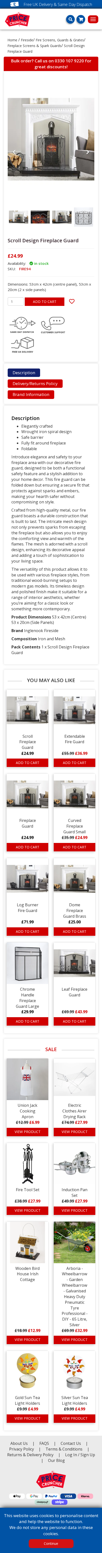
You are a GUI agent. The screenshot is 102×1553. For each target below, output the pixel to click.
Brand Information (31, 394)
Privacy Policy (22, 1449)
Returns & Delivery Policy (30, 1454)
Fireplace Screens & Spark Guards (34, 45)
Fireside (27, 40)
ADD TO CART (44, 301)
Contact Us (71, 1443)
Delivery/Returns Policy (35, 383)
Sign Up (87, 1454)
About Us (19, 1443)
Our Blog (56, 1460)
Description (24, 372)
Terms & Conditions (67, 1449)
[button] (14, 189)
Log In (71, 1454)
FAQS (44, 1443)
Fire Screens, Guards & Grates (60, 40)
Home (12, 40)
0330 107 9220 (69, 61)
